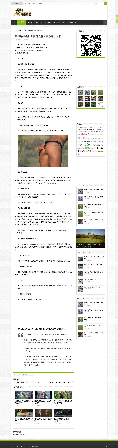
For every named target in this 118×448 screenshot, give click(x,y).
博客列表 (27, 3)
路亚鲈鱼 (86, 148)
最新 (84, 253)
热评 (79, 253)
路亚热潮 (25, 375)
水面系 (94, 129)
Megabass (85, 127)
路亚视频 (38, 22)
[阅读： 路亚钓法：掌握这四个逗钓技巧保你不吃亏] (24, 395)
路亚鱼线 (79, 148)
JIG (78, 127)
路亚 (22, 45)
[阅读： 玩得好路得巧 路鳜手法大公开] (80, 289)
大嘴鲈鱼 (79, 129)
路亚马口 (101, 145)
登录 (17, 434)
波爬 (98, 129)
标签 (93, 253)
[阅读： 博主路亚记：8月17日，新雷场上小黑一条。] (80, 258)
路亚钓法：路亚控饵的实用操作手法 (60, 381)
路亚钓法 (21, 22)
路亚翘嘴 (85, 142)
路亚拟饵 (93, 135)
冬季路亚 (95, 127)
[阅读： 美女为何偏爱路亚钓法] (80, 281)
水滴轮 (85, 129)
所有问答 (64, 22)
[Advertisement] (43, 314)
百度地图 (104, 446)
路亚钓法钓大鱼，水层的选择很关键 (93, 197)
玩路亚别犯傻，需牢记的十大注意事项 (28, 381)
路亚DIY (98, 131)
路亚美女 (56, 22)
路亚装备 (48, 22)
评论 (88, 253)
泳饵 (100, 129)
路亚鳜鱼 (93, 148)
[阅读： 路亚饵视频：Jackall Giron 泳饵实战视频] (80, 214)
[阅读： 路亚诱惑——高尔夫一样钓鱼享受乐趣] (80, 266)
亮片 (91, 127)
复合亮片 (101, 127)
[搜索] (105, 3)
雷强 (95, 151)
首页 (14, 22)
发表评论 (33, 39)
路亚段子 (99, 135)
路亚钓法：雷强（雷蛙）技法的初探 (93, 272)
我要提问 (73, 22)
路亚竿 (100, 138)
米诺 (80, 131)
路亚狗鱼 (90, 138)
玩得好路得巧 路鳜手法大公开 (92, 287)
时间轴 (40, 3)
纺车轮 (83, 131)
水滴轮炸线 (89, 129)
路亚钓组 (92, 145)
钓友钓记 (87, 151)
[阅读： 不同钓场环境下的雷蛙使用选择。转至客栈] (63, 395)
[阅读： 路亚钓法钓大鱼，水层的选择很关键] (43, 395)
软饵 (81, 151)
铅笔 (93, 151)
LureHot (81, 127)
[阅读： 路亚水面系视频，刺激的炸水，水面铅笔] (80, 221)
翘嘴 (92, 131)
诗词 (95, 131)
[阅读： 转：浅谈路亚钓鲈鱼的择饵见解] (24, 413)
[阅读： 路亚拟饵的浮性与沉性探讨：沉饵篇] (63, 413)
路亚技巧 (19, 375)
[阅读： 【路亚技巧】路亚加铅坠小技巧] (43, 413)
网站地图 (34, 3)
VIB (89, 127)
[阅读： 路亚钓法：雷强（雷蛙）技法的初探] (80, 273)
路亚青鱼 (97, 145)
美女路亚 (88, 131)
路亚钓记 (30, 22)
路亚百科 (95, 138)
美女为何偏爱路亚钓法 (90, 279)
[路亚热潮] (21, 15)
